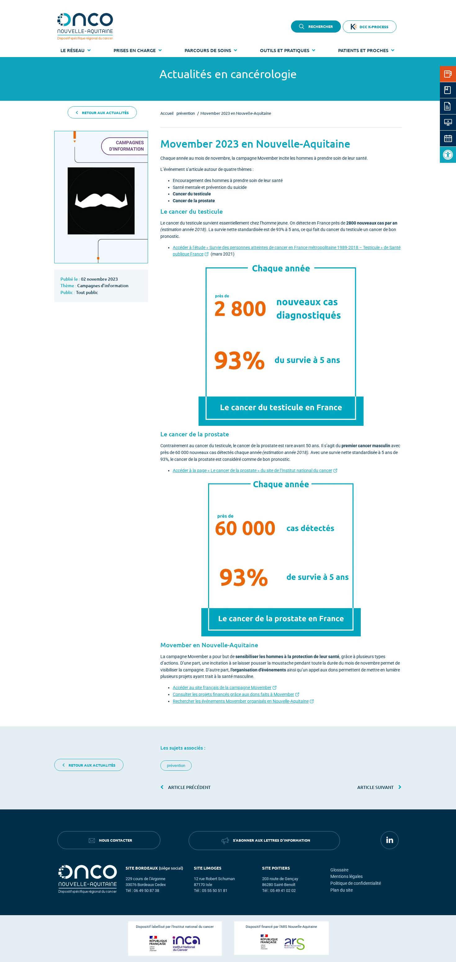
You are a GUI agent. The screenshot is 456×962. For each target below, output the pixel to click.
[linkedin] (390, 840)
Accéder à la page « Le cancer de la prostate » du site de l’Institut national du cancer (252, 470)
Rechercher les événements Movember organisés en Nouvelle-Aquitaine (241, 701)
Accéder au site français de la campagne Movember (222, 687)
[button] (448, 155)
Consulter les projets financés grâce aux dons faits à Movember (233, 694)
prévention (176, 765)
